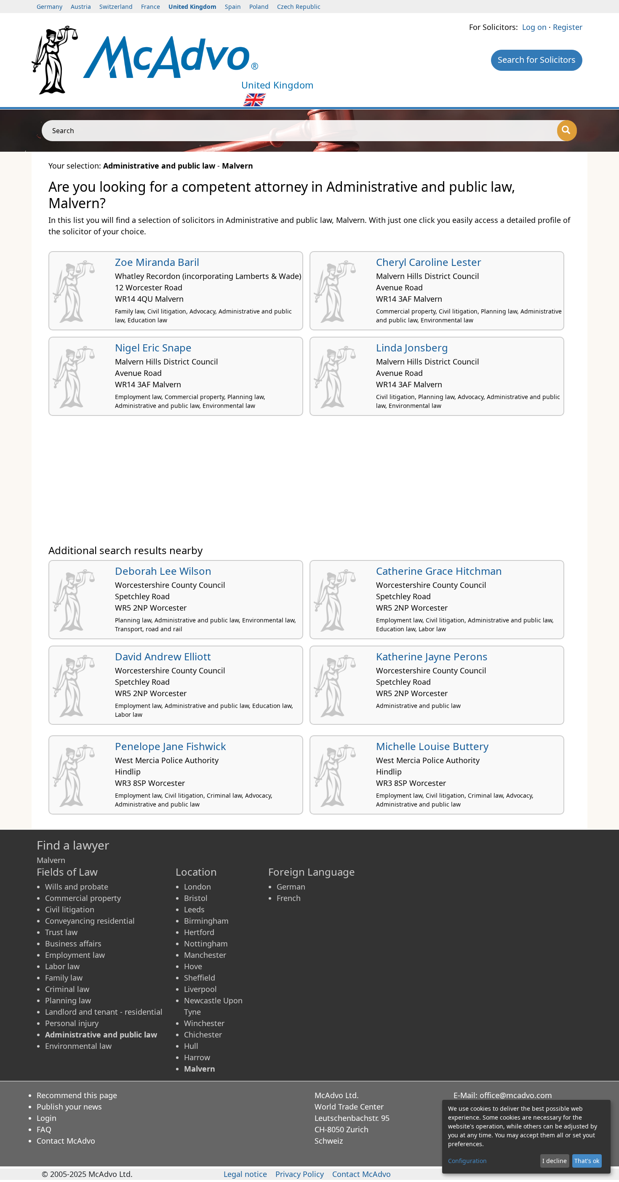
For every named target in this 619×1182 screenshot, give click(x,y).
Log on (534, 27)
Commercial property (83, 898)
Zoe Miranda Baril (157, 262)
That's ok (586, 1161)
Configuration (467, 1161)
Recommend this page (77, 1095)
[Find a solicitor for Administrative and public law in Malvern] (170, 56)
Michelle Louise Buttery (432, 746)
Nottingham (206, 943)
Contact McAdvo (66, 1141)
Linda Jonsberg (412, 347)
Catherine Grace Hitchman (439, 571)
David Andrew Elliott (163, 656)
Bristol (196, 898)
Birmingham (206, 921)
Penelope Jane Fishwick (170, 746)
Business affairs (73, 943)
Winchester (204, 1023)
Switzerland (116, 7)
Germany (49, 7)
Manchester (205, 955)
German (291, 887)
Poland (259, 7)
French (289, 898)
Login (46, 1118)
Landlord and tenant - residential (104, 1012)
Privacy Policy (299, 1174)
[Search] (567, 130)
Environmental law (78, 1046)
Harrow (197, 1057)
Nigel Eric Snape (153, 347)
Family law (64, 978)
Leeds (194, 909)
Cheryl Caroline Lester (428, 262)
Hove (193, 966)
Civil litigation (69, 909)
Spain (233, 7)
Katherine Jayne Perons (432, 656)
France (150, 7)
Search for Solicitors (537, 59)
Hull (191, 1046)
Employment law (75, 955)
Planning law (68, 1000)
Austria (81, 7)
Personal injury (72, 1023)
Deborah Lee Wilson (163, 571)
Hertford (199, 932)
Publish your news (69, 1107)
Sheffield (199, 978)
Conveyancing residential (90, 921)
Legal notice (245, 1174)
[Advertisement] (301, 483)
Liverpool (200, 989)
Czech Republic (298, 7)
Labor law (62, 966)
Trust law (61, 932)
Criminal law (67, 989)
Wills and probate (76, 887)
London (197, 887)
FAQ (44, 1129)
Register (567, 27)
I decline (554, 1161)
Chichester (203, 1034)
